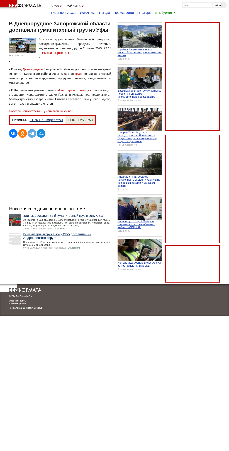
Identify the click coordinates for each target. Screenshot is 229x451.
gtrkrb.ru (19, 55)
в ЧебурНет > (165, 12)
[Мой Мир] (41, 133)
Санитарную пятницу (74, 90)
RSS (40, 308)
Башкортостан (32, 111)
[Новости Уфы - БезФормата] (21, 4)
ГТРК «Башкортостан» (54, 53)
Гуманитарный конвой (57, 111)
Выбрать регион (17, 303)
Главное (57, 12)
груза (78, 73)
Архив (71, 12)
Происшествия (125, 12)
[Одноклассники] (22, 133)
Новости (15, 111)
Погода (104, 12)
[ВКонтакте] (13, 133)
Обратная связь (17, 301)
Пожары (145, 12)
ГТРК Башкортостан (46, 120)
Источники (88, 12)
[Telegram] (32, 133)
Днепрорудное (33, 69)
